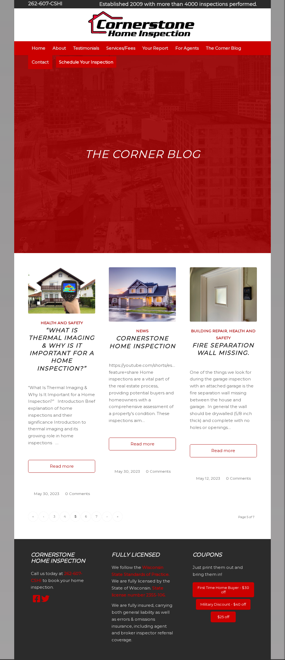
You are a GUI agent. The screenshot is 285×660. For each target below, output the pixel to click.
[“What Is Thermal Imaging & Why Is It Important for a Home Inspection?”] (61, 290)
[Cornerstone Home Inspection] (142, 294)
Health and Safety (62, 323)
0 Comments (77, 493)
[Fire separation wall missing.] (223, 294)
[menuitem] (177, 4)
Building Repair (209, 331)
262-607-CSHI (45, 4)
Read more (62, 466)
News (142, 331)
